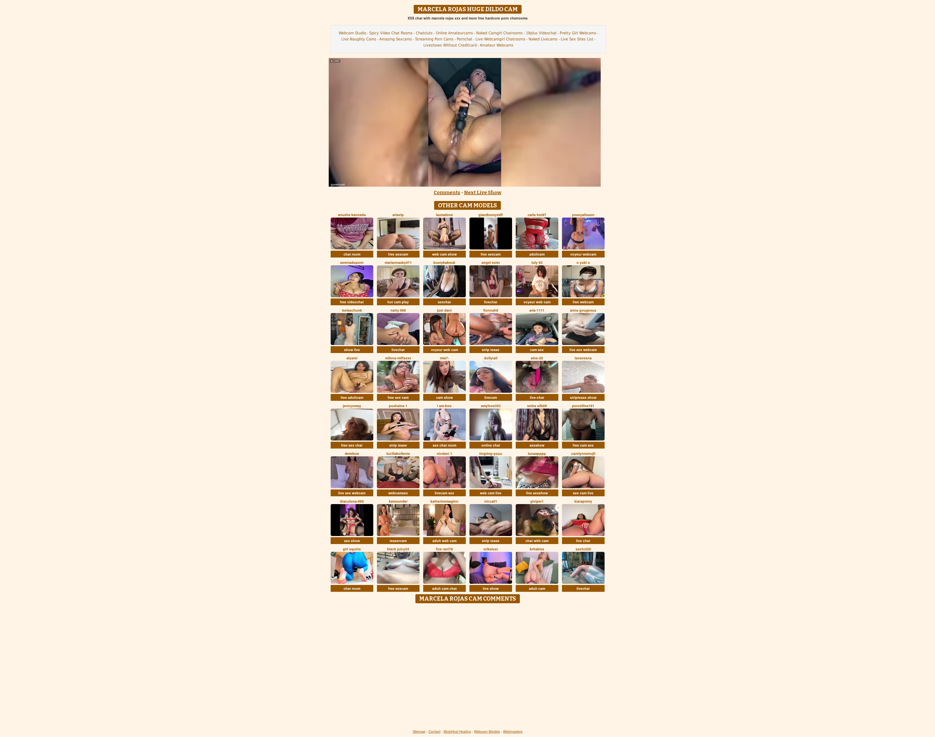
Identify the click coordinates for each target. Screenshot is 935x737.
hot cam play (398, 301)
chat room (352, 254)
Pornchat (464, 39)
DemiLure (352, 453)
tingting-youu (490, 453)
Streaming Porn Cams (434, 39)
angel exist (491, 262)
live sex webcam (583, 349)
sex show (352, 540)
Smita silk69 (537, 405)
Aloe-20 (537, 357)
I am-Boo (444, 405)
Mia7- (444, 357)
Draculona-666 (352, 501)
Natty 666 (398, 310)
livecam (490, 397)
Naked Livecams (543, 39)
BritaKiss (537, 548)
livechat (490, 301)
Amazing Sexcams (395, 39)
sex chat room (444, 445)
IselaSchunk (352, 310)
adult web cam (444, 540)
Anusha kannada (352, 214)
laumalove (444, 214)
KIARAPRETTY (583, 501)
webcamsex (398, 492)
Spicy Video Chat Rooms (391, 33)
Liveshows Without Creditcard (450, 45)
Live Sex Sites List (577, 39)
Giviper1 (537, 501)
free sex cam (398, 397)
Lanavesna (583, 357)
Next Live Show (482, 192)
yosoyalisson (583, 214)
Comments (447, 192)
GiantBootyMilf (490, 214)
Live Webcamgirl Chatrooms (500, 39)
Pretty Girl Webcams (578, 33)
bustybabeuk (444, 262)
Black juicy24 (398, 548)
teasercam (398, 540)
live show (491, 588)
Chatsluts (424, 33)
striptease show (583, 397)
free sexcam (398, 254)
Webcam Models (487, 731)
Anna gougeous (583, 310)
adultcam (537, 254)
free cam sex (583, 445)
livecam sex (444, 492)
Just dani (444, 310)
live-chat (537, 397)
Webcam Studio (352, 33)
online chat (490, 445)
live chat (583, 540)
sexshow (537, 445)
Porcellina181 (583, 405)
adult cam (537, 588)
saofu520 (583, 548)
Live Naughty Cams (358, 39)
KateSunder (398, 501)
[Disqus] (468, 666)
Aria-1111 (536, 310)
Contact (434, 731)
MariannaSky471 (398, 262)
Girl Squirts (352, 548)
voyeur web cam (537, 301)
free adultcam (352, 397)
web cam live (490, 492)
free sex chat (352, 445)
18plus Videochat (541, 33)
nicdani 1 (444, 453)
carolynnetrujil (583, 453)
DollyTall (490, 357)
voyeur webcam (583, 254)
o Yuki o (583, 262)
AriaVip (398, 214)
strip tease (490, 349)
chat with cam (537, 540)
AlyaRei (351, 357)
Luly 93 (537, 262)
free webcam (583, 301)
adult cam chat (444, 588)
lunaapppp (537, 453)
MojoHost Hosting (457, 731)
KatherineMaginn (444, 501)
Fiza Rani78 (444, 548)
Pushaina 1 (398, 405)
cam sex (537, 349)
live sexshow (537, 492)
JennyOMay (352, 405)
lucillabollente (398, 453)
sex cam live (583, 492)
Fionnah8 (490, 310)
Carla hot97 (537, 214)
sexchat (444, 301)
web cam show (444, 254)
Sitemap (419, 731)
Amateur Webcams (497, 45)
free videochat (352, 301)
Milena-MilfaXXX (398, 357)
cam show (444, 397)
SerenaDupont (352, 262)
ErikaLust (491, 548)
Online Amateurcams (454, 33)
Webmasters (513, 731)
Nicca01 (490, 501)
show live (352, 349)
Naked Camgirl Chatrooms (499, 33)
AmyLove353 (491, 405)
